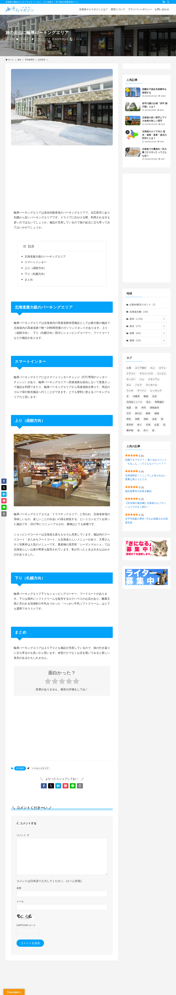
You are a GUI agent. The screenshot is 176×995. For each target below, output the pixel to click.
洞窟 (137, 419)
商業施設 (159, 402)
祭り (139, 424)
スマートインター (36, 262)
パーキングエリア (42, 39)
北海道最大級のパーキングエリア (45, 256)
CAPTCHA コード (26, 925)
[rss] (164, 2)
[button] (44, 785)
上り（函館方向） (36, 268)
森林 (148, 413)
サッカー (130, 379)
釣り (146, 430)
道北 (135, 326)
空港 (148, 424)
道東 (135, 333)
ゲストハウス (146, 373)
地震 (128, 407)
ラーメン (141, 390)
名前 (18, 888)
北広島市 (25, 39)
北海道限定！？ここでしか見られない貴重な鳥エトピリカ (145, 477)
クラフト (130, 373)
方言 (128, 413)
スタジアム (153, 379)
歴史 (128, 419)
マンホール (151, 385)
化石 (154, 396)
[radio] (48, 682)
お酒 (128, 368)
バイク (138, 385)
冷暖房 (136, 396)
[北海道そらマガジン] (20, 9)
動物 (146, 396)
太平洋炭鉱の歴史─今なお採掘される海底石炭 (146, 520)
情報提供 (154, 407)
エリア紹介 (140, 368)
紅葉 (157, 424)
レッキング (156, 390)
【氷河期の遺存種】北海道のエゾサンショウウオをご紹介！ (145, 505)
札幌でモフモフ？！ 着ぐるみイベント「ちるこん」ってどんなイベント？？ (146, 461)
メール (20, 901)
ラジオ (129, 390)
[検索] (168, 2)
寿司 (143, 407)
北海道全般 (138, 311)
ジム (142, 379)
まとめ (29, 279)
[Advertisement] (62, 175)
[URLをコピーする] (80, 785)
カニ (152, 368)
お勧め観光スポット (142, 304)
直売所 (129, 424)
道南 (135, 340)
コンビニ (161, 373)
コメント (22, 835)
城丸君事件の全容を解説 (138, 491)
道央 (136, 318)
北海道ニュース (134, 402)
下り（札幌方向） (36, 273)
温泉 (154, 419)
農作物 (129, 430)
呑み (148, 402)
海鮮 (146, 419)
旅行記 (138, 413)
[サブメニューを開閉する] (164, 319)
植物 (157, 413)
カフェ (162, 368)
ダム (128, 385)
